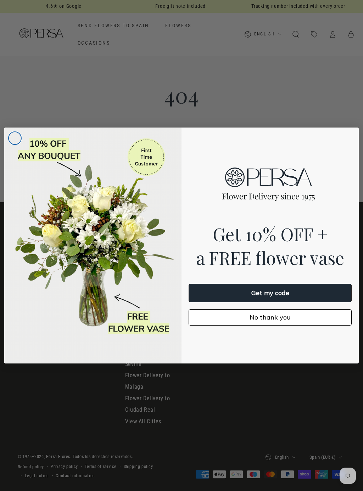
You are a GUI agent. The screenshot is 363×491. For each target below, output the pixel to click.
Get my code (270, 293)
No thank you (270, 317)
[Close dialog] (15, 138)
